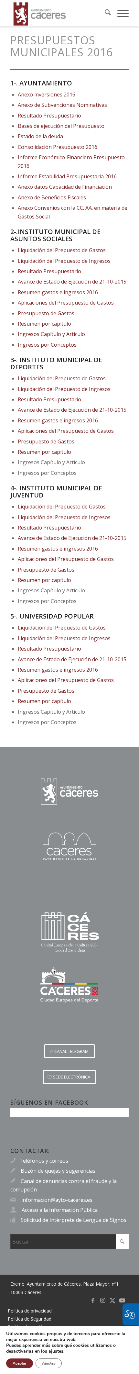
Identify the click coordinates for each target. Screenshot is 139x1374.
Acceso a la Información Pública (60, 1209)
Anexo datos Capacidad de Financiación (65, 186)
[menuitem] (104, 13)
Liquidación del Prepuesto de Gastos (62, 250)
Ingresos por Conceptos (47, 344)
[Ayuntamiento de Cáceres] (57, 13)
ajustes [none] (55, 1351)
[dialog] (69, 1350)
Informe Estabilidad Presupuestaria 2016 (67, 176)
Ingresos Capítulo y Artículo (51, 334)
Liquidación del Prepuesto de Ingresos (64, 260)
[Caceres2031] (69, 932)
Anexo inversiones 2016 (46, 94)
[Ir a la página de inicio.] (69, 791)
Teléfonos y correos (43, 1160)
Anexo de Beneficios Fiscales (52, 197)
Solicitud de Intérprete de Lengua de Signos (73, 1219)
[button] (69, 1051)
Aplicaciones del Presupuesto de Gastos (66, 302)
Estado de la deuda (40, 136)
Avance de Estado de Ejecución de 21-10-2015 (72, 281)
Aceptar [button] (20, 1363)
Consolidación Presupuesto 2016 (57, 147)
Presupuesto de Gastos (46, 313)
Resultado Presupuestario (49, 115)
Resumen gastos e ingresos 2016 (58, 292)
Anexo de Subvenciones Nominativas (62, 104)
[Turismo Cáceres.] (69, 846)
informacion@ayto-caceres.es (56, 1199)
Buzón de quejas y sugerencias (58, 1170)
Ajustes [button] (48, 1363)
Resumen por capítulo (44, 323)
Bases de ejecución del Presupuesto (61, 125)
